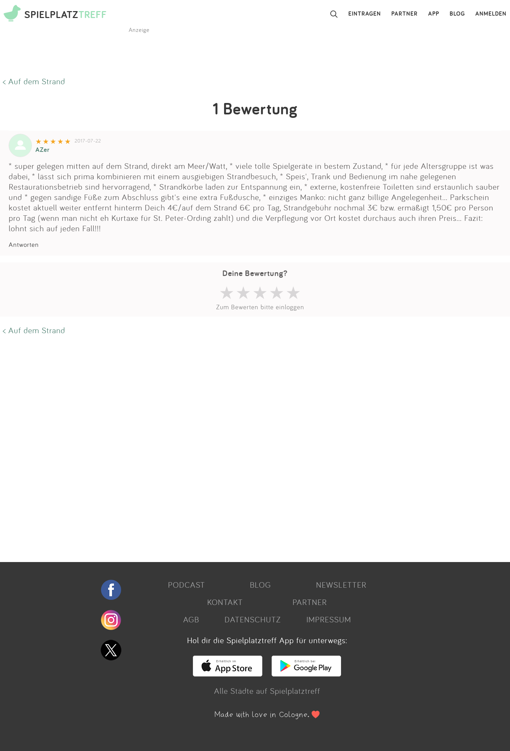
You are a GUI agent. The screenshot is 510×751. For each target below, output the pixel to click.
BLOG (457, 14)
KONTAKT (225, 602)
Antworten (24, 244)
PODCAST (186, 584)
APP (433, 14)
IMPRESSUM (328, 619)
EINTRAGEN (364, 14)
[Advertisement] (208, 448)
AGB (191, 619)
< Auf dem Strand (34, 81)
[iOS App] (227, 673)
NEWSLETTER (341, 584)
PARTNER (404, 14)
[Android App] (306, 673)
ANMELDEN (491, 14)
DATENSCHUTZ (252, 619)
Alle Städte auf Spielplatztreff (267, 690)
